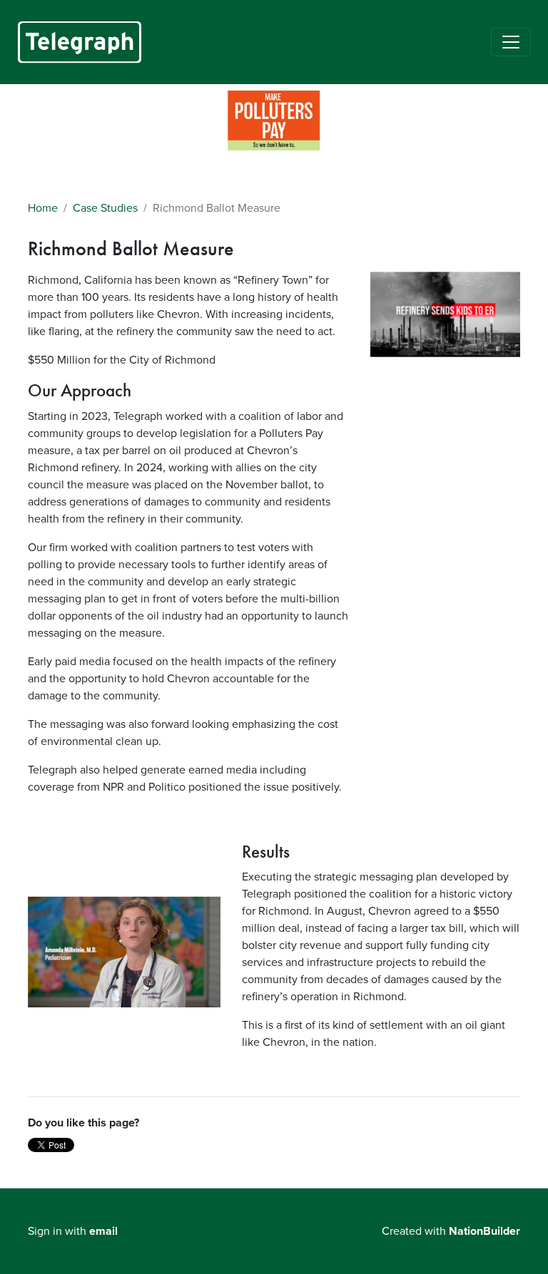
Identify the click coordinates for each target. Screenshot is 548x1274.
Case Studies (105, 208)
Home (43, 208)
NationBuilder (484, 1231)
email (103, 1231)
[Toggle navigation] (511, 42)
